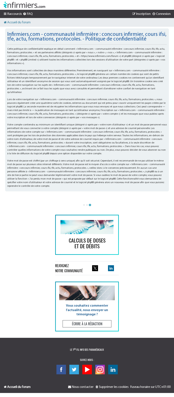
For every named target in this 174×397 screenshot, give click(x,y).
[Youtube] (87, 369)
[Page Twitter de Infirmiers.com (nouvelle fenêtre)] (95, 268)
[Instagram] (100, 369)
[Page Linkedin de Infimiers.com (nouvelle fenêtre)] (111, 268)
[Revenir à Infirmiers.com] (24, 5)
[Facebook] (61, 369)
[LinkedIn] (113, 369)
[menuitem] (28, 14)
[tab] (84, 205)
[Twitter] (74, 369)
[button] (87, 306)
